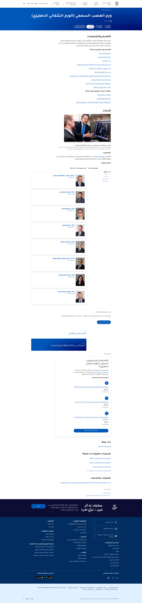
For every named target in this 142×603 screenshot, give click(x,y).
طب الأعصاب (106, 61)
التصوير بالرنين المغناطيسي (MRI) (100, 458)
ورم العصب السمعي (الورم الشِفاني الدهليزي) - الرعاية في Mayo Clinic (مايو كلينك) (86, 316)
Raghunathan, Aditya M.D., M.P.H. (63, 258)
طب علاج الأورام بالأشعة (103, 72)
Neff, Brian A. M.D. (68, 225)
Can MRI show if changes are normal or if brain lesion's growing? (91, 418)
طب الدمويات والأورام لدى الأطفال (100, 68)
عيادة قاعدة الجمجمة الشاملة (101, 80)
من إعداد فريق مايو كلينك (103, 312)
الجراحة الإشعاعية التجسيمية (102, 467)
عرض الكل (105, 181)
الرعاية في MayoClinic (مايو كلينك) (80, 26)
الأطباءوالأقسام (90, 26)
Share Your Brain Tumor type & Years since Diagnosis (91, 402)
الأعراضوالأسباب (107, 26)
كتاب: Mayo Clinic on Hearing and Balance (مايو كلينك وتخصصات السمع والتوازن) (85, 482)
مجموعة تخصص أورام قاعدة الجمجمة (98, 84)
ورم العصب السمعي (104, 446)
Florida (106, 176)
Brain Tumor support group (97, 372)
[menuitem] (107, 26)
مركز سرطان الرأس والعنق (102, 87)
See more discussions (91, 430)
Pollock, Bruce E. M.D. (67, 242)
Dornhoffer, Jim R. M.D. (67, 192)
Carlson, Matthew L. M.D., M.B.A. (64, 175)
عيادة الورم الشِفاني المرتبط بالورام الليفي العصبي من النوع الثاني (90, 76)
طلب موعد (106, 21)
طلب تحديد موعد (104, 322)
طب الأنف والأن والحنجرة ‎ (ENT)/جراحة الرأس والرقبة (94, 65)
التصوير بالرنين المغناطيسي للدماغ (100, 462)
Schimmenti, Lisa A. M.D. (66, 275)
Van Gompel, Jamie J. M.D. (66, 291)
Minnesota (105, 179)
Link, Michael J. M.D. (68, 209)
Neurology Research (104, 99)
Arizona (106, 174)
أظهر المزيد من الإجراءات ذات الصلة (100, 471)
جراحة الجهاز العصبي (104, 57)
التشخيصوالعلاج (99, 26)
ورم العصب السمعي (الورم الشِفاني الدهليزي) (72, 16)
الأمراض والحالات (105, 10)
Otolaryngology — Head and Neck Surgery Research (93, 102)
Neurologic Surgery (104, 95)
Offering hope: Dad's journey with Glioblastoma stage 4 (91, 387)
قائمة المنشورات (98, 157)
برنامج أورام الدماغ (105, 53)
